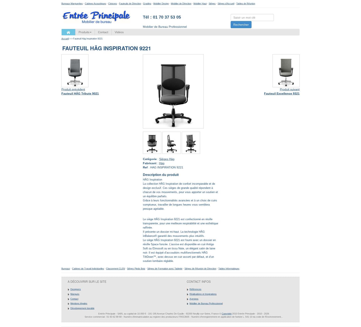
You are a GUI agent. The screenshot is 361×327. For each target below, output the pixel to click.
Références (195, 289)
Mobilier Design (161, 3)
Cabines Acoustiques (95, 3)
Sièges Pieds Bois (136, 268)
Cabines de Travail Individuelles (88, 268)
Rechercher (241, 24)
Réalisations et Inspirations (203, 294)
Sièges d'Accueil (226, 3)
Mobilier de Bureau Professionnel (206, 303)
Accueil (65, 38)
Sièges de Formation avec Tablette (164, 268)
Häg (161, 163)
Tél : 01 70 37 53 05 (162, 17)
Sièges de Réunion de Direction (200, 268)
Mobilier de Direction (181, 3)
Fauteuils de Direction (130, 3)
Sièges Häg (166, 159)
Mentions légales (78, 303)
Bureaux (65, 268)
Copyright (226, 313)
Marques (74, 294)
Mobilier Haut (200, 3)
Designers (75, 289)
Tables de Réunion (245, 3)
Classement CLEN (115, 268)
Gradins (147, 3)
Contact (103, 32)
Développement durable (82, 308)
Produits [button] (84, 32)
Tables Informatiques (228, 268)
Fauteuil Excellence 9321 (282, 93)
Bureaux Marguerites (72, 3)
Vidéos (119, 32)
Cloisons (112, 3)
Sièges (212, 3)
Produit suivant (290, 89)
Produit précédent (73, 89)
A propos (193, 299)
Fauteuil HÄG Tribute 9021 (80, 93)
